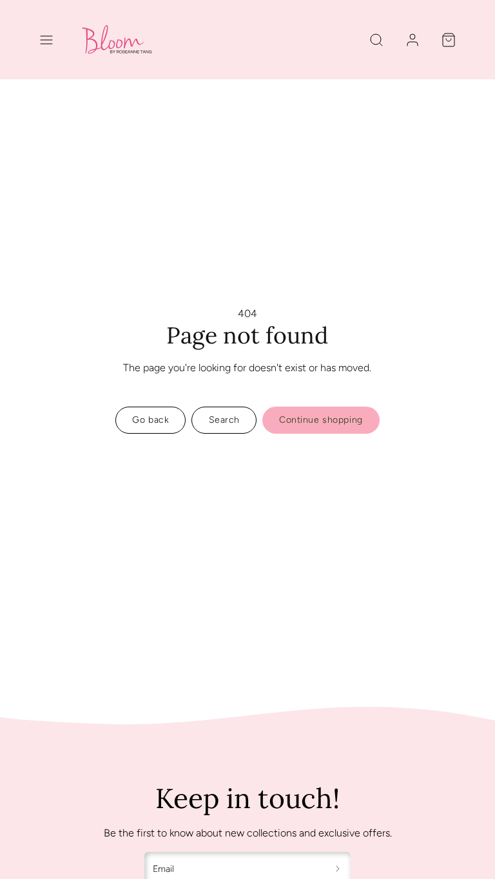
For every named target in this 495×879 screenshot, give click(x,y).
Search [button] (224, 419)
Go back (150, 419)
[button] (46, 39)
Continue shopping (321, 419)
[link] (412, 39)
